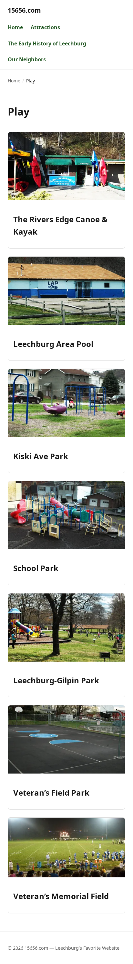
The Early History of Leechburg (47, 43)
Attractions (45, 27)
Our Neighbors (27, 59)
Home (15, 27)
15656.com (24, 10)
